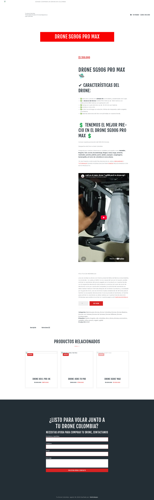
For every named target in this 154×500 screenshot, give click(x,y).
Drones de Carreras (98, 314)
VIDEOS (110, 163)
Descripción (33, 327)
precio (91, 320)
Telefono (49, 443)
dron (107, 318)
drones (116, 318)
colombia (102, 318)
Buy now (96, 303)
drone (111, 318)
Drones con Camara (85, 314)
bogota (92, 318)
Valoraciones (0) (46, 327)
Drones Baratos (122, 312)
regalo (96, 320)
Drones (113, 312)
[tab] (33, 328)
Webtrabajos (94, 497)
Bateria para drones (92, 312)
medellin (81, 320)
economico (123, 318)
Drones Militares (111, 314)
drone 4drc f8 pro (77, 379)
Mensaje (48, 458)
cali (97, 318)
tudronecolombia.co (121, 297)
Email (47, 451)
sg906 (101, 320)
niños (86, 320)
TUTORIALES (82, 163)
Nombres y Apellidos (52, 436)
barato (87, 318)
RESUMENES (118, 161)
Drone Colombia (105, 312)
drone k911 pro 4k (41, 379)
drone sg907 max (112, 379)
